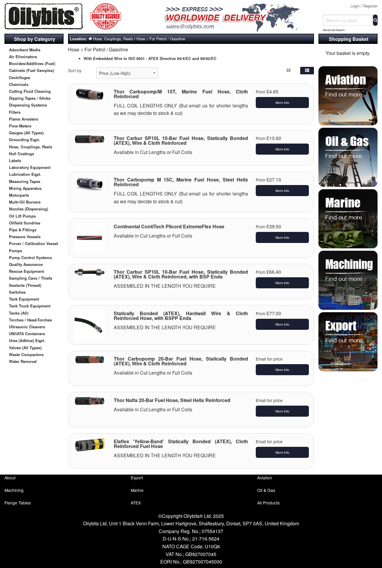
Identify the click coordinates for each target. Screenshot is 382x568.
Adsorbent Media (24, 50)
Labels (15, 160)
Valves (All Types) (25, 347)
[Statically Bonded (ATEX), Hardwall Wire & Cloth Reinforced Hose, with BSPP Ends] (89, 324)
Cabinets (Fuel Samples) (31, 70)
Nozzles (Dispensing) (28, 209)
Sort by (74, 70)
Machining (14, 490)
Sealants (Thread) (25, 285)
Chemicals (18, 84)
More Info (282, 102)
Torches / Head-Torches (30, 320)
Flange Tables (17, 503)
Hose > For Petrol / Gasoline (160, 38)
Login (355, 6)
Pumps (15, 250)
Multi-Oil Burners (25, 202)
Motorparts (19, 195)
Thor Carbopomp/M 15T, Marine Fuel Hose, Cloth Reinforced (181, 94)
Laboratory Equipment (29, 167)
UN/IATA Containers (27, 333)
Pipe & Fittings (22, 230)
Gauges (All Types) (26, 133)
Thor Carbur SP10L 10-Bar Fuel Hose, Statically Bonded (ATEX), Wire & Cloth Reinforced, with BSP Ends (181, 274)
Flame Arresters (23, 119)
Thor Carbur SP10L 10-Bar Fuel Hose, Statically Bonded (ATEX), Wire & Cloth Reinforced (181, 140)
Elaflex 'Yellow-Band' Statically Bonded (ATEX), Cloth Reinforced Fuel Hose (181, 444)
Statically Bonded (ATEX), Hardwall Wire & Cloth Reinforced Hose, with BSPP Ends (181, 315)
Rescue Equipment (26, 271)
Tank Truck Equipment (29, 306)
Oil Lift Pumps (22, 216)
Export (137, 478)
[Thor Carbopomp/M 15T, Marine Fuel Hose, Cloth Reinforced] (89, 94)
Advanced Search (334, 30)
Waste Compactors (26, 354)
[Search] (375, 20)
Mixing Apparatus (25, 188)
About (10, 478)
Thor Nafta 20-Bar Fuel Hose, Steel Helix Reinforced (172, 400)
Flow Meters (20, 126)
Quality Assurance (26, 264)
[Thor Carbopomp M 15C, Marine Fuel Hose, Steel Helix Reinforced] (89, 183)
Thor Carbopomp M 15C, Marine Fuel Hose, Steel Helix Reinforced (181, 182)
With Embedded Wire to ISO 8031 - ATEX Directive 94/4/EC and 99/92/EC (150, 58)
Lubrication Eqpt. (25, 174)
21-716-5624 (205, 538)
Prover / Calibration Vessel (33, 243)
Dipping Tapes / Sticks (29, 98)
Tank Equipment (24, 299)
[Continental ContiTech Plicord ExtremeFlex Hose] (89, 237)
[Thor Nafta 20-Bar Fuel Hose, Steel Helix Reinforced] (89, 400)
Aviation (264, 478)
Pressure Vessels (25, 236)
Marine (137, 490)
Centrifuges (19, 77)
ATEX (136, 503)
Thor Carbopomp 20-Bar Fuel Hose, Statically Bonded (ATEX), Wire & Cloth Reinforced (181, 361)
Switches (17, 292)
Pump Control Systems (30, 257)
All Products (268, 503)
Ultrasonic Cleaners (27, 327)
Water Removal (23, 361)
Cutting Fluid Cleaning (30, 91)
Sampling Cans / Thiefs (30, 278)
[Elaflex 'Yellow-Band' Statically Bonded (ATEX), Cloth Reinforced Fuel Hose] (89, 444)
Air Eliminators (23, 56)
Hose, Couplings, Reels (30, 147)
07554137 (212, 531)
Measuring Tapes (24, 181)
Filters (15, 112)
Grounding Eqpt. (24, 139)
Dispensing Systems (28, 105)
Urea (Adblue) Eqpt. (27, 340)
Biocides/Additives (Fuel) (32, 63)
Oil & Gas (266, 490)
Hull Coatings (21, 153)
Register (370, 6)
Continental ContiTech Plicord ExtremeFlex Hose (169, 226)
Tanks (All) (18, 313)
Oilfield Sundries (24, 223)
